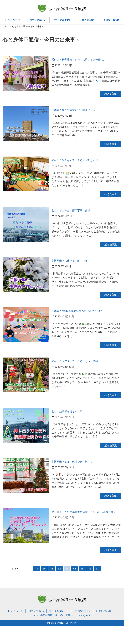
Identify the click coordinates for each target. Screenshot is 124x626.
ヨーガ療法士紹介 (80, 611)
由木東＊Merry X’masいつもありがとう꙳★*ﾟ (77, 311)
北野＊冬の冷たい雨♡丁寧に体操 (71, 210)
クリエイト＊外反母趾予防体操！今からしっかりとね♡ (84, 512)
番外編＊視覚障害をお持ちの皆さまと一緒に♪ (78, 59)
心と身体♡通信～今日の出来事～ (53, 615)
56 (89, 568)
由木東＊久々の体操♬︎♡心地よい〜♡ (73, 110)
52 (59, 568)
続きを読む (110, 93)
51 (52, 568)
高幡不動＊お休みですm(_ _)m (69, 260)
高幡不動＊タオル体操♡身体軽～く (72, 461)
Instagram (84, 615)
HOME (6, 26)
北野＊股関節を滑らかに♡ (67, 411)
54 (74, 568)
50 (44, 568)
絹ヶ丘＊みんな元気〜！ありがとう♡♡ (75, 160)
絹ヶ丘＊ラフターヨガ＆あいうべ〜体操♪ (75, 361)
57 (97, 568)
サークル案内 (62, 20)
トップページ (12, 20)
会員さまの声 (87, 20)
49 (36, 568)
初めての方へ (37, 20)
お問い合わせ (111, 20)
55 (82, 568)
